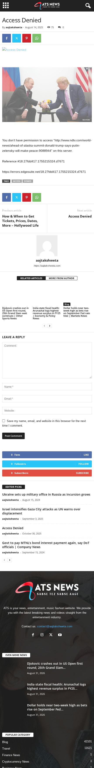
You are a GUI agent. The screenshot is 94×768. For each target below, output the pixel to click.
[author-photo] (47, 245)
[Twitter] (16, 38)
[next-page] (49, 325)
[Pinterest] (26, 38)
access (16, 181)
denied (27, 181)
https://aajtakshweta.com (47, 265)
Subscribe (82, 473)
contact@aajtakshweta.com (54, 626)
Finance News (11, 755)
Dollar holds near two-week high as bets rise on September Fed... (57, 707)
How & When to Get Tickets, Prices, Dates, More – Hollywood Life (20, 220)
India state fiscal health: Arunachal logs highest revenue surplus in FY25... (56, 686)
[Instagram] (42, 635)
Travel (6, 748)
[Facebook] (6, 38)
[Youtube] (60, 635)
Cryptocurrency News (15, 761)
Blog (66, 304)
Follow (83, 463)
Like (86, 454)
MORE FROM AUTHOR (61, 278)
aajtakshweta (14, 27)
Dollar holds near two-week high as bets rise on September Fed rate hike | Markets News (76, 311)
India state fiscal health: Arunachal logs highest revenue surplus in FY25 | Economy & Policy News (46, 313)
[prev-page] (44, 325)
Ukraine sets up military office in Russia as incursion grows (46, 494)
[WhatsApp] (36, 38)
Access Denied (80, 216)
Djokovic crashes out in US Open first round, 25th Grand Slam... (55, 665)
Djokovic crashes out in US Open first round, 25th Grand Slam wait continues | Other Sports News (15, 313)
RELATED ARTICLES (31, 278)
